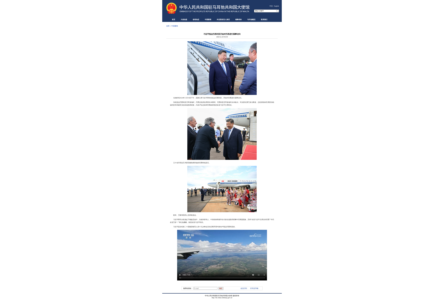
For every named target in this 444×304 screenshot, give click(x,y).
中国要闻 (208, 19)
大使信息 (184, 19)
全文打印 (243, 288)
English (276, 6)
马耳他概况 (251, 19)
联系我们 (264, 19)
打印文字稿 (254, 288)
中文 (271, 6)
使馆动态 (196, 19)
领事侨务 (238, 19)
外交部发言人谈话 (223, 19)
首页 (173, 19)
